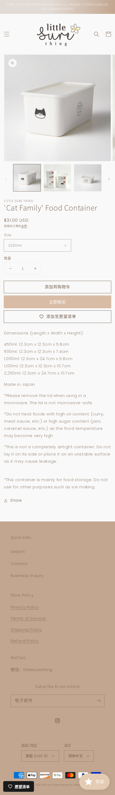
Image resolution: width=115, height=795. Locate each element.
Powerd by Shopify (71, 784)
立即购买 (57, 302)
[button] (7, 34)
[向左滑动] (6, 179)
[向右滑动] (109, 179)
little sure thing (50, 784)
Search (18, 551)
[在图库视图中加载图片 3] (88, 178)
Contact (19, 563)
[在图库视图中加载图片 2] (57, 178)
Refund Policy (25, 641)
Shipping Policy (26, 629)
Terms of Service (28, 618)
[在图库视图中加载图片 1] (27, 178)
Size (7, 234)
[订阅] (98, 701)
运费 (24, 226)
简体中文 (75, 755)
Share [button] (16, 500)
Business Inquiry (27, 575)
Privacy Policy (25, 607)
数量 (7, 258)
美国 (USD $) (37, 755)
